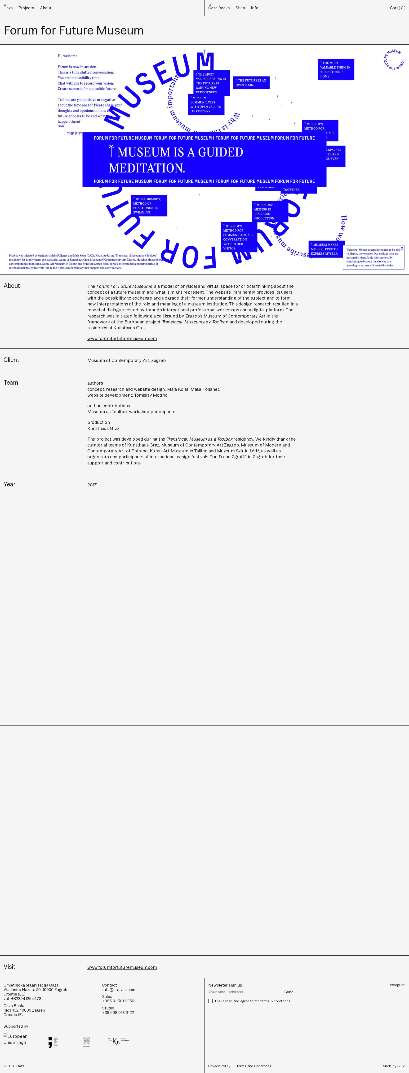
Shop (240, 8)
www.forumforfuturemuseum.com (122, 338)
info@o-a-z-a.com (118, 989)
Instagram (397, 985)
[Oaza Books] (8, 8)
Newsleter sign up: (225, 985)
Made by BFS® (394, 1066)
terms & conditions (275, 1001)
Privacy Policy (219, 1066)
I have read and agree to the (252, 1001)
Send (289, 992)
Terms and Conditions (253, 1066)
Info (254, 8)
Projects (26, 8)
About (45, 8)
